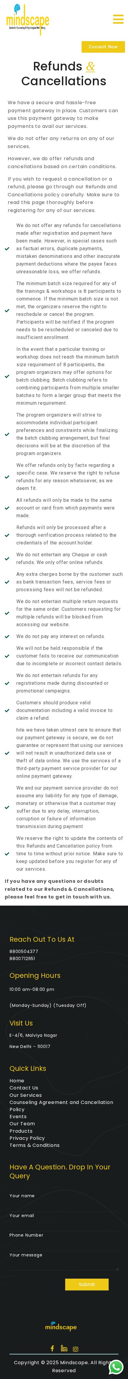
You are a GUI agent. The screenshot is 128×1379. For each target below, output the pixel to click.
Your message (26, 1255)
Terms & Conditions (35, 1145)
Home (17, 1080)
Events (18, 1116)
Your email (22, 1216)
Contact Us (24, 1087)
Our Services (26, 1095)
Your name (22, 1196)
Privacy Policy (27, 1138)
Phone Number (26, 1235)
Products (21, 1131)
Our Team (22, 1123)
